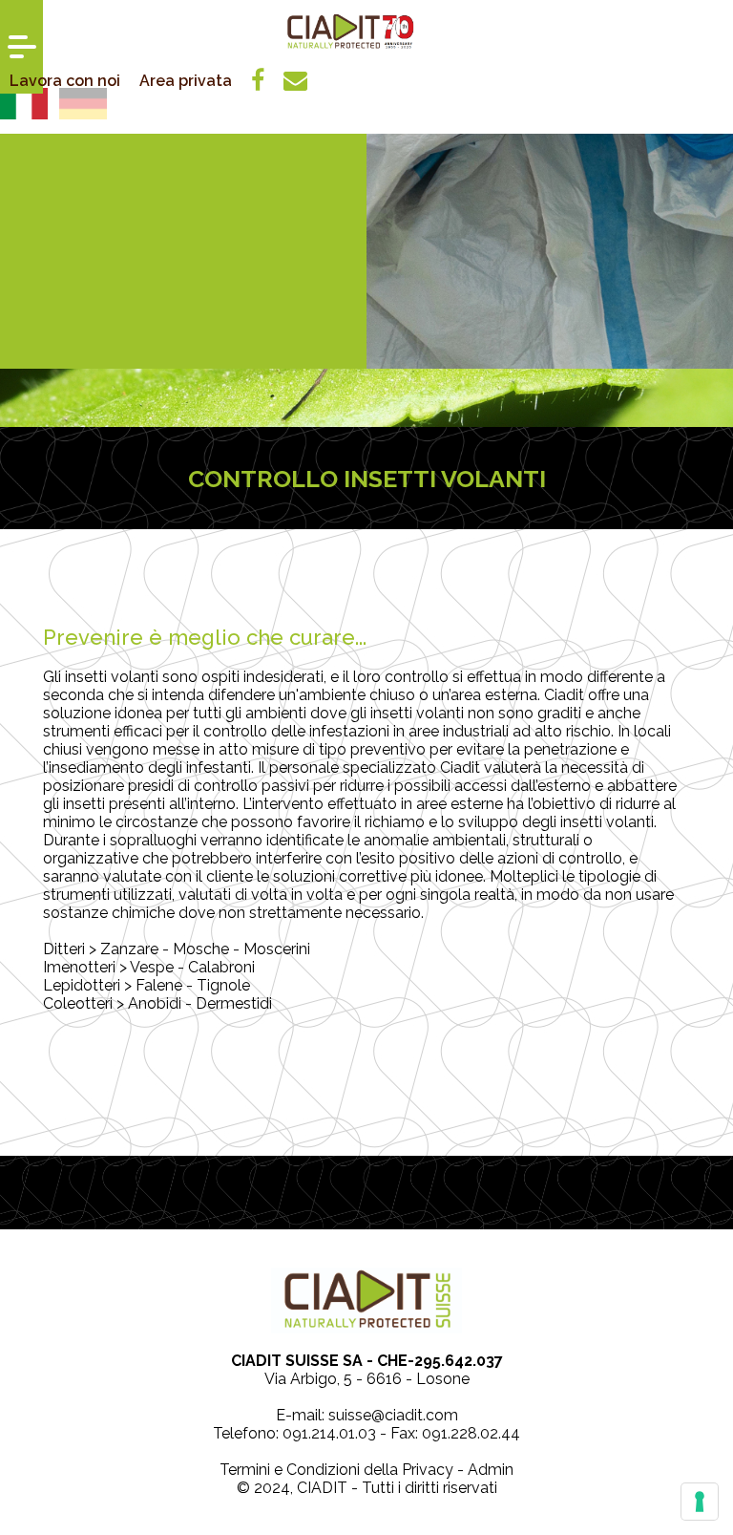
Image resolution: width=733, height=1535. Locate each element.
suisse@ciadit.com (393, 1415)
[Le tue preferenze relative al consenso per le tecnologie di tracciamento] (699, 1501)
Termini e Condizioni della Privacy (336, 1469)
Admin (490, 1469)
